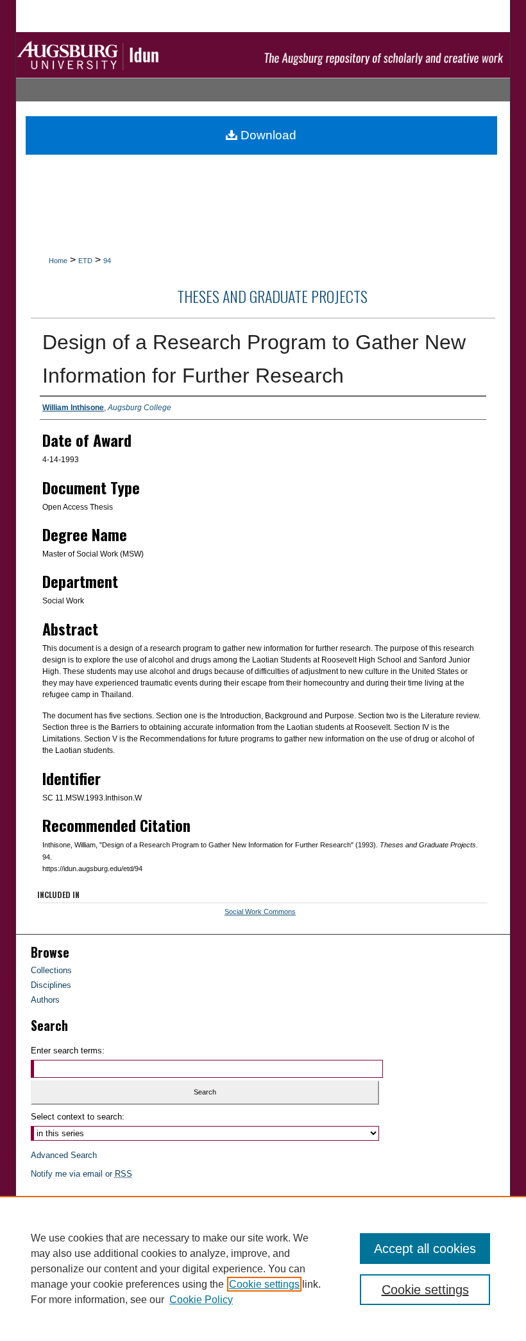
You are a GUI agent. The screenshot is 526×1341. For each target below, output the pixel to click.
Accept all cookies (425, 1249)
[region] (263, 1268)
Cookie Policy (201, 1299)
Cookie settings (264, 1284)
